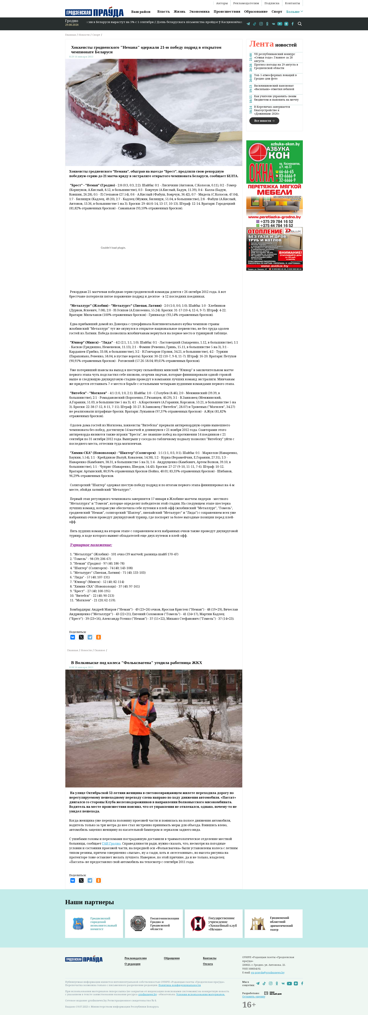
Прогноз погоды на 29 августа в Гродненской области (276, 66)
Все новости (262, 120)
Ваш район (140, 11)
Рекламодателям (246, 3)
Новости (84, 34)
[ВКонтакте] (72, 637)
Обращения (172, 958)
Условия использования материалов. (200, 994)
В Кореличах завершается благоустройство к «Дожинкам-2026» (272, 110)
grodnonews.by (147, 994)
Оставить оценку (253, 996)
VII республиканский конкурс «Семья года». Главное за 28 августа (274, 57)
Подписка (271, 3)
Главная (70, 34)
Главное (99, 650)
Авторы (222, 3)
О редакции (132, 963)
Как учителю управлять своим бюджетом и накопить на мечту (276, 98)
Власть (163, 11)
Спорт (277, 11)
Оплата (208, 963)
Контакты (292, 3)
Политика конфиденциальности (180, 985)
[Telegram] (89, 637)
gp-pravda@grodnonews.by (267, 972)
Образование (256, 11)
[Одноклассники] (98, 637)
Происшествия (227, 11)
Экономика (199, 11)
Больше (293, 11)
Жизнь (179, 11)
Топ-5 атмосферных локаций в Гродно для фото (275, 76)
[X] (81, 637)
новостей (273, 45)
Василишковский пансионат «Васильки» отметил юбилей (274, 87)
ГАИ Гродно (111, 843)
